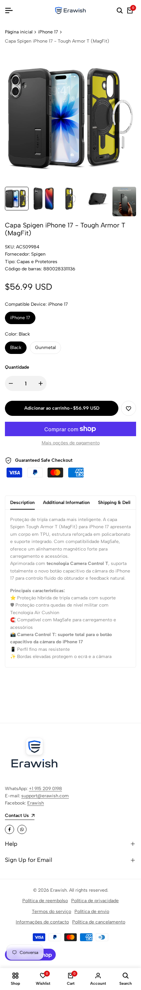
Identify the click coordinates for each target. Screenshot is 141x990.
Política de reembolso (45, 900)
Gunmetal (45, 347)
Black (15, 347)
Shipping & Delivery (119, 502)
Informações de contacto (42, 922)
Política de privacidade (95, 900)
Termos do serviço (51, 911)
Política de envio (91, 911)
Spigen (38, 254)
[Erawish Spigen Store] (70, 10)
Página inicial (18, 32)
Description (22, 502)
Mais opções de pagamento (71, 443)
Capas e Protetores (37, 261)
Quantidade (17, 367)
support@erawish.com (45, 796)
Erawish (35, 803)
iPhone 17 (48, 32)
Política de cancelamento (98, 922)
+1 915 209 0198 (45, 788)
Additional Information (66, 502)
